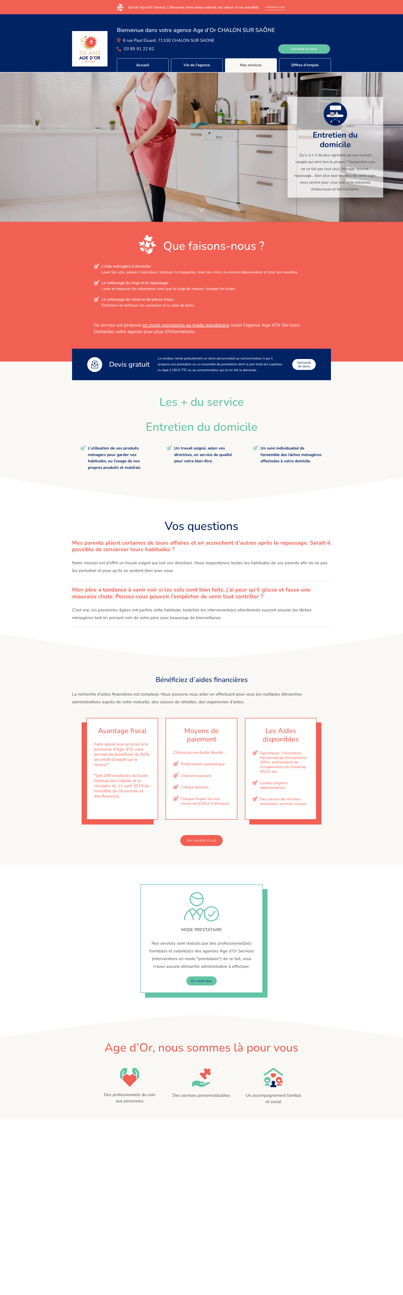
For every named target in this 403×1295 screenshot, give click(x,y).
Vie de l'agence (197, 65)
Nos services (251, 65)
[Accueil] (90, 48)
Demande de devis (304, 49)
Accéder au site (275, 7)
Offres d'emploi (305, 65)
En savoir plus (201, 840)
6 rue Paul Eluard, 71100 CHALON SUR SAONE (169, 40)
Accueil (142, 65)
